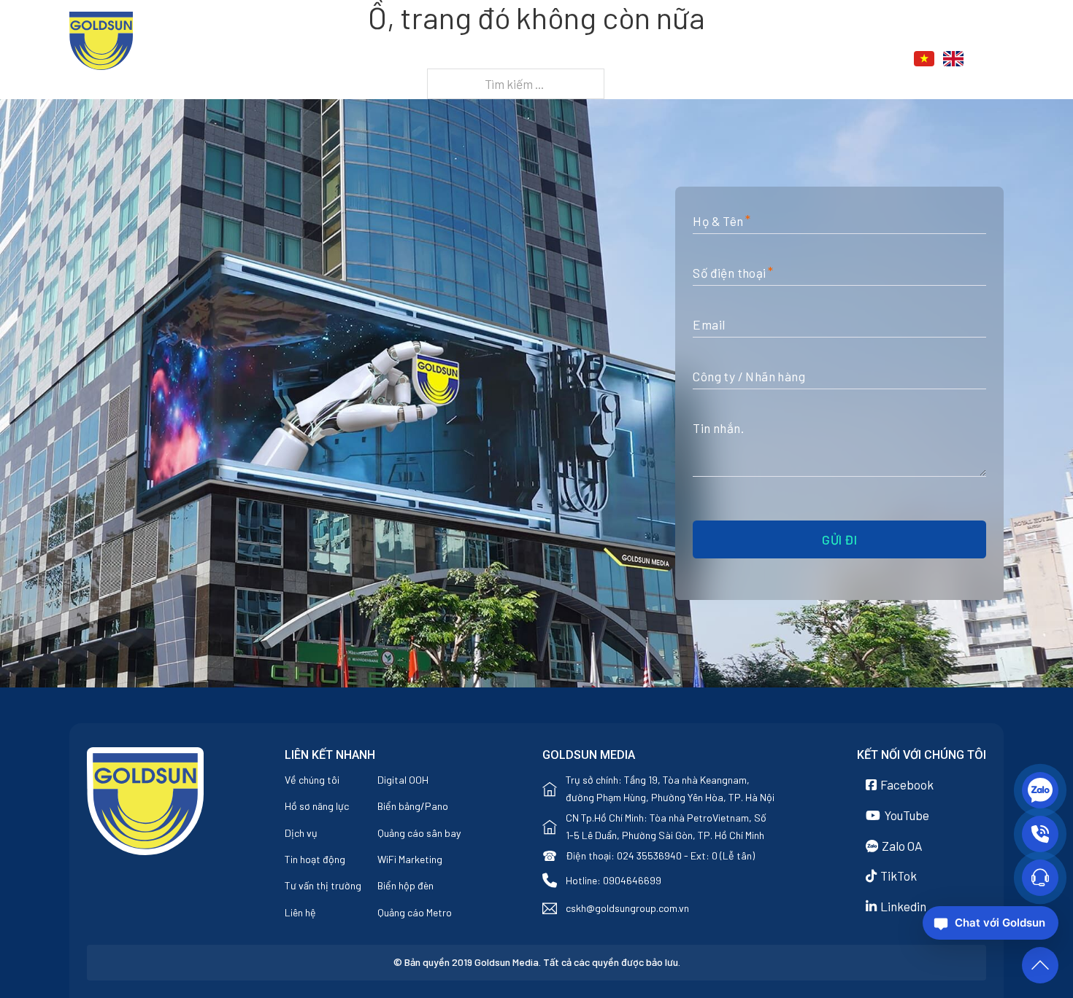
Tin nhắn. (718, 428)
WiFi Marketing (409, 859)
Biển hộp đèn (405, 885)
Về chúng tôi (312, 779)
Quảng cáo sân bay (419, 833)
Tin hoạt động (315, 859)
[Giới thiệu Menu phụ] (633, 60)
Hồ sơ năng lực (317, 806)
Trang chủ (517, 60)
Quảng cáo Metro (414, 912)
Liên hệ (830, 60)
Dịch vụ (675, 60)
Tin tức (752, 60)
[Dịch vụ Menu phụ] (709, 60)
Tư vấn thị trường (323, 885)
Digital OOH (402, 779)
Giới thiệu (592, 60)
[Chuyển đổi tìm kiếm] (996, 59)
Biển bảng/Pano (412, 806)
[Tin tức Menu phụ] (787, 60)
